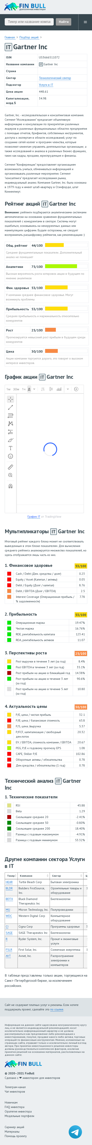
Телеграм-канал (15, 1087)
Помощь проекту (16, 1136)
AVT (8, 956)
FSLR (9, 950)
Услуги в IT (46, 85)
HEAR (9, 882)
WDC (9, 916)
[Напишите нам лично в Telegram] (75, 1132)
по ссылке (56, 1009)
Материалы (12, 1131)
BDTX (9, 899)
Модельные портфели (19, 1116)
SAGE (9, 933)
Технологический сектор (55, 78)
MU (8, 910)
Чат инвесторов (15, 1091)
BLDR (9, 888)
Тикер (11, 875)
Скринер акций (14, 1127)
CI (7, 926)
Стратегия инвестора (18, 1111)
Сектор (56, 875)
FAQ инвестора (14, 1107)
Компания (26, 875)
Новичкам (11, 1102)
